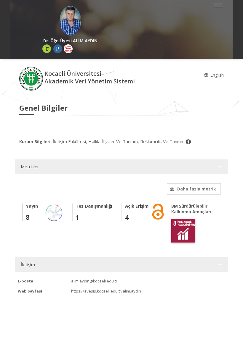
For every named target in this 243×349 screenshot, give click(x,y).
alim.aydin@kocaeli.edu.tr (94, 281)
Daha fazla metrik (196, 189)
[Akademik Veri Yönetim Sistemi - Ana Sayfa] (31, 78)
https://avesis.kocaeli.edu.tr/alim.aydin (106, 291)
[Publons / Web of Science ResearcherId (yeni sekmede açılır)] (57, 48)
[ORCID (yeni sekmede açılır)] (47, 48)
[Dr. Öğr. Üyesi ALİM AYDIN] (70, 20)
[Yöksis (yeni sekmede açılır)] (68, 48)
